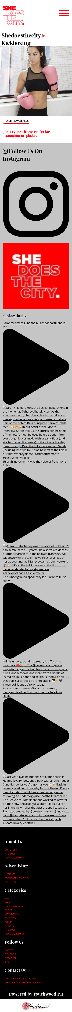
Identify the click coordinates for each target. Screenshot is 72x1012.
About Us (10, 925)
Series (8, 902)
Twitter (9, 950)
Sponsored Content (16, 878)
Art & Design (12, 914)
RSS (7, 962)
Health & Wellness (16, 121)
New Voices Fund (14, 857)
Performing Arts (14, 906)
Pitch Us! (10, 853)
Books (8, 910)
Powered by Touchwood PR (36, 994)
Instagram (11, 958)
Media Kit (10, 874)
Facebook (10, 954)
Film (7, 898)
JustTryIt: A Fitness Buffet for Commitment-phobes (26, 133)
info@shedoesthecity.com (20, 978)
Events (9, 922)
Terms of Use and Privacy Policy (23, 982)
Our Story (11, 849)
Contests (10, 882)
